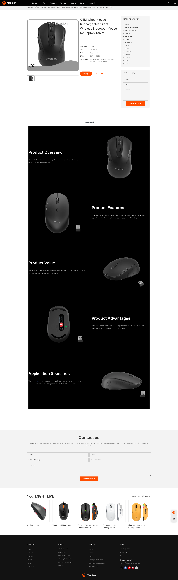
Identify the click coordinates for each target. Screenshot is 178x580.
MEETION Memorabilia (65, 562)
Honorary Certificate (64, 559)
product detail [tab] (89, 122)
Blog (121, 555)
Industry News (124, 552)
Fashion (140, 496)
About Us (30, 556)
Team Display (62, 552)
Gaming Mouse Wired (96, 560)
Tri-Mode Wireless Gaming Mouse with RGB (88, 526)
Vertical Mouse (33, 525)
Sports (134, 496)
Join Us (60, 565)
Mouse (43, 7)
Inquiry (86, 74)
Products (147, 496)
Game (91, 549)
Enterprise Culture (64, 555)
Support (29, 560)
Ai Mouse (51, 7)
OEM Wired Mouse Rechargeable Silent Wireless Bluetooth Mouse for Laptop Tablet (85, 7)
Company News (125, 549)
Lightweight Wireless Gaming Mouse (136, 526)
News (29, 563)
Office (37, 7)
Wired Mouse (93, 566)
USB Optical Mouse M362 (62, 525)
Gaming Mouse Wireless (97, 563)
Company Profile (63, 549)
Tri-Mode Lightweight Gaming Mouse (111, 526)
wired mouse (36, 381)
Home (29, 549)
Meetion (30, 7)
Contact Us (30, 566)
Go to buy (99, 74)
